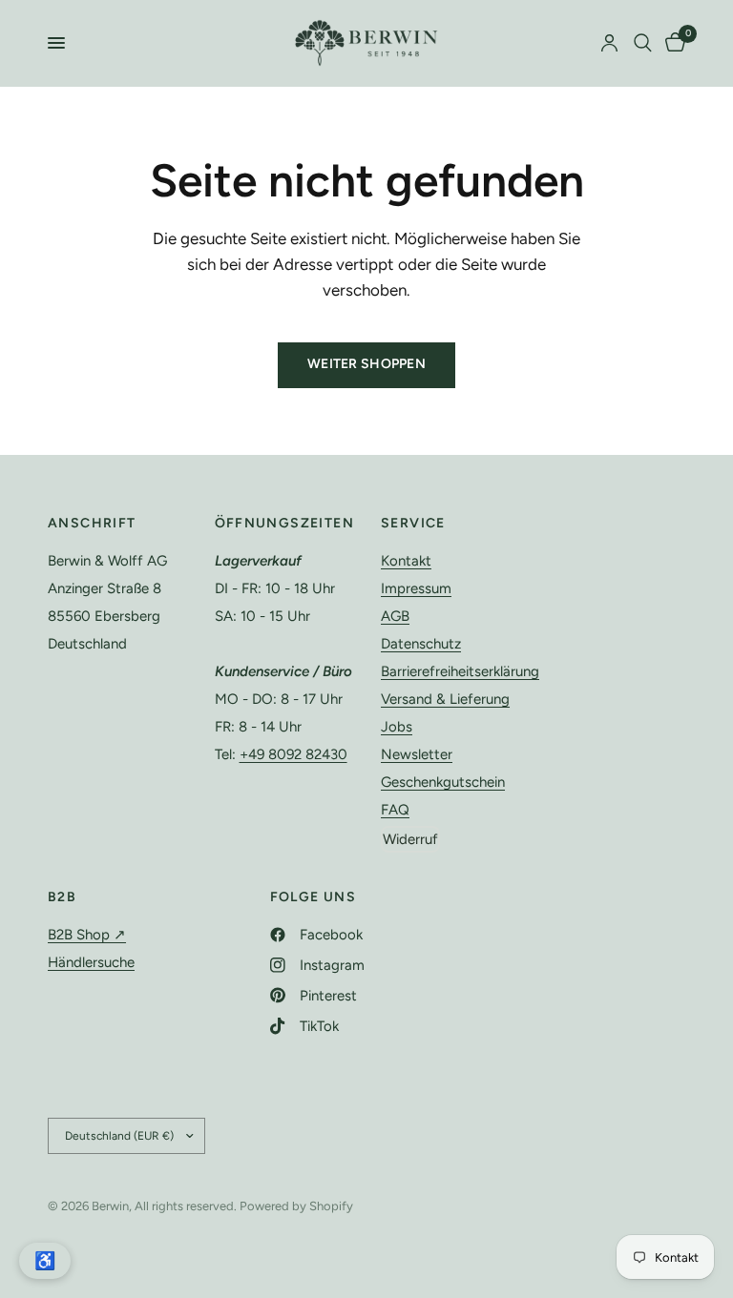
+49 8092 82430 (293, 754)
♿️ (44, 1260)
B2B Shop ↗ (87, 934)
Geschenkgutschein (443, 782)
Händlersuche (91, 962)
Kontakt (406, 560)
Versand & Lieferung (445, 699)
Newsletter (416, 754)
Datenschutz (421, 643)
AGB (395, 616)
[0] (672, 43)
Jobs (396, 726)
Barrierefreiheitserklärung (460, 671)
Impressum (416, 588)
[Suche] (643, 43)
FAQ (395, 809)
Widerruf (410, 839)
